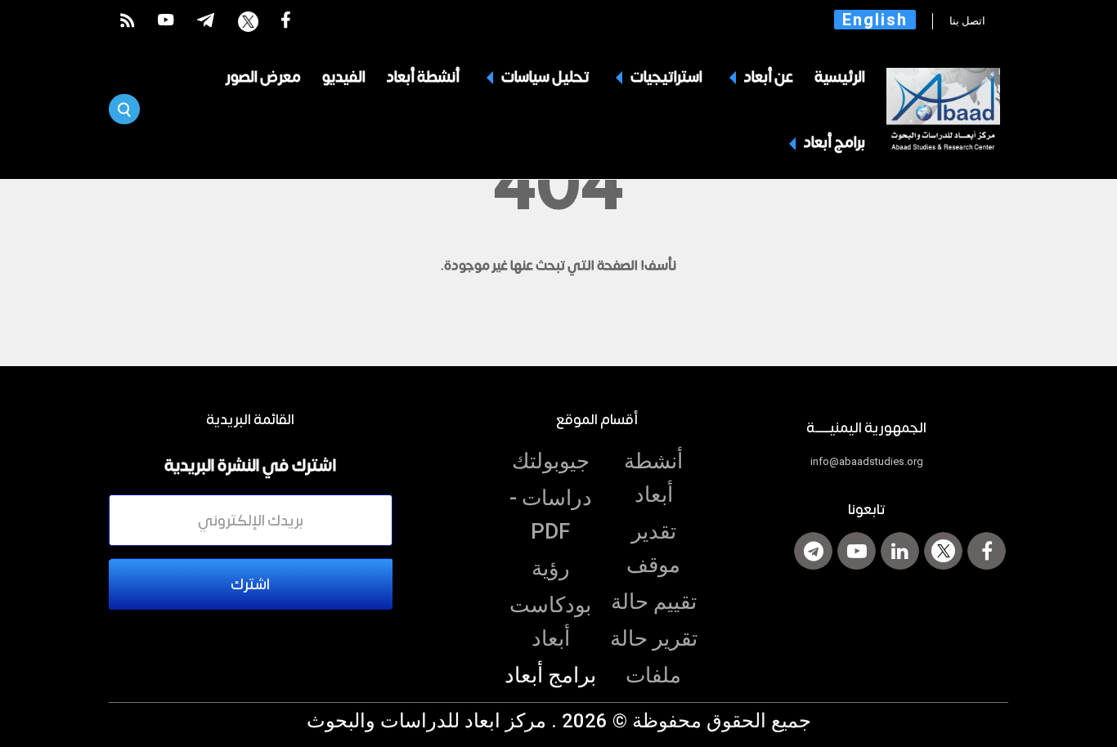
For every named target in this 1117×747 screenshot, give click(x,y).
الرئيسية (839, 76)
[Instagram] (813, 551)
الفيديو (344, 76)
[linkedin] (900, 551)
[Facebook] (986, 551)
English (875, 19)
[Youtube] (856, 551)
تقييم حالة (654, 601)
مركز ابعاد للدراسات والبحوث (426, 720)
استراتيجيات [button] (665, 76)
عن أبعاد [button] (767, 76)
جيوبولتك (551, 461)
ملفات (653, 675)
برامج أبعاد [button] (833, 141)
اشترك (250, 583)
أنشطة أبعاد (423, 76)
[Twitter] (943, 551)
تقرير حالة (654, 638)
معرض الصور (263, 76)
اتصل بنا (968, 21)
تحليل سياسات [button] (544, 76)
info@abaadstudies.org (866, 461)
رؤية (551, 568)
